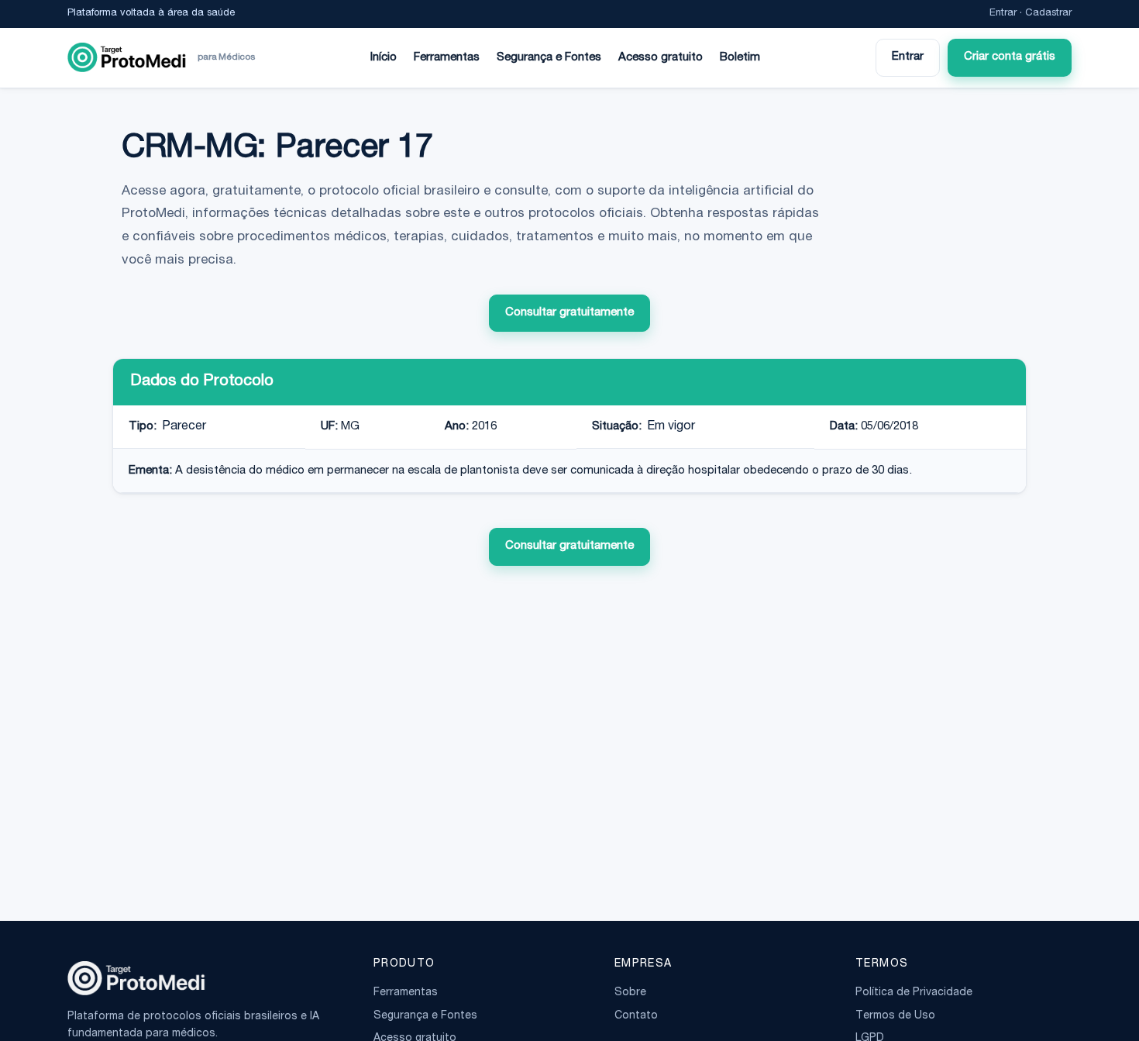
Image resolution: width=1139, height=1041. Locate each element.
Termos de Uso (895, 1016)
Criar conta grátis (1009, 57)
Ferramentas (447, 58)
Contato (636, 1016)
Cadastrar (1048, 14)
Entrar (1003, 14)
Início (383, 58)
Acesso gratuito (660, 58)
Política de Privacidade (913, 993)
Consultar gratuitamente (569, 313)
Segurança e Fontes (549, 58)
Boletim (740, 58)
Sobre (630, 993)
